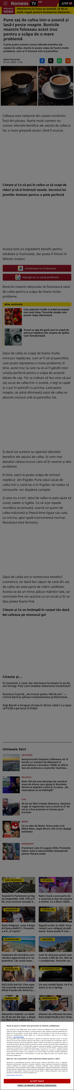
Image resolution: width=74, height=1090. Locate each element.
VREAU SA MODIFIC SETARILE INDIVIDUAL (37, 1085)
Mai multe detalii (18, 1037)
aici (37, 1048)
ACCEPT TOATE (37, 1081)
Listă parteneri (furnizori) (14, 1075)
